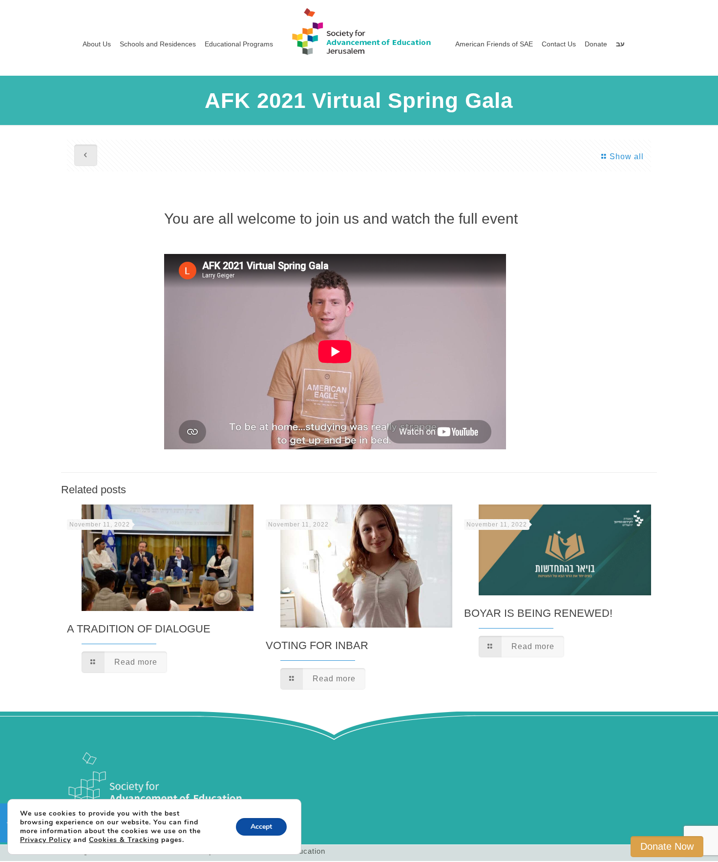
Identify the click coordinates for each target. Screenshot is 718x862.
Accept (261, 826)
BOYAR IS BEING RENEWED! (538, 613)
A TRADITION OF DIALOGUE (139, 629)
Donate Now (667, 846)
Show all (626, 156)
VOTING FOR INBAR (317, 645)
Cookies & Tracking (124, 839)
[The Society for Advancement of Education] (359, 22)
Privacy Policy (45, 839)
